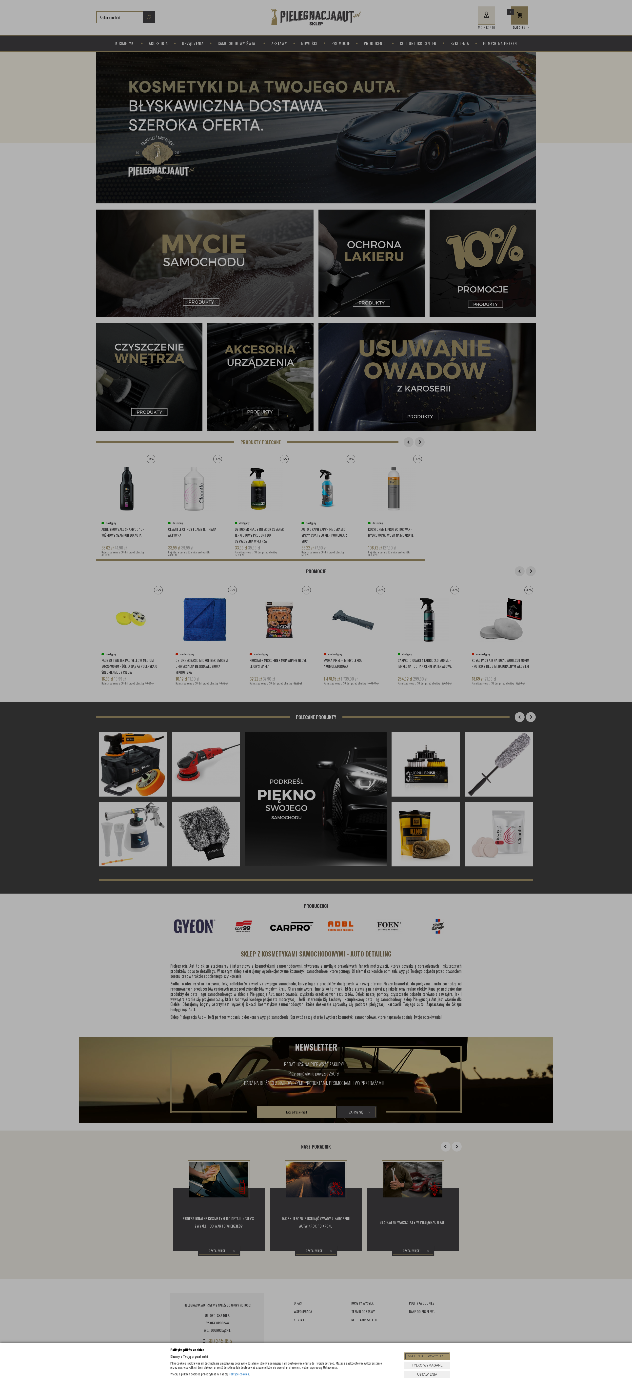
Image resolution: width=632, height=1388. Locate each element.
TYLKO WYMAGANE (427, 1365)
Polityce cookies (239, 1373)
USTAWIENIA (427, 1374)
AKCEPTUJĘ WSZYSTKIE (427, 1356)
